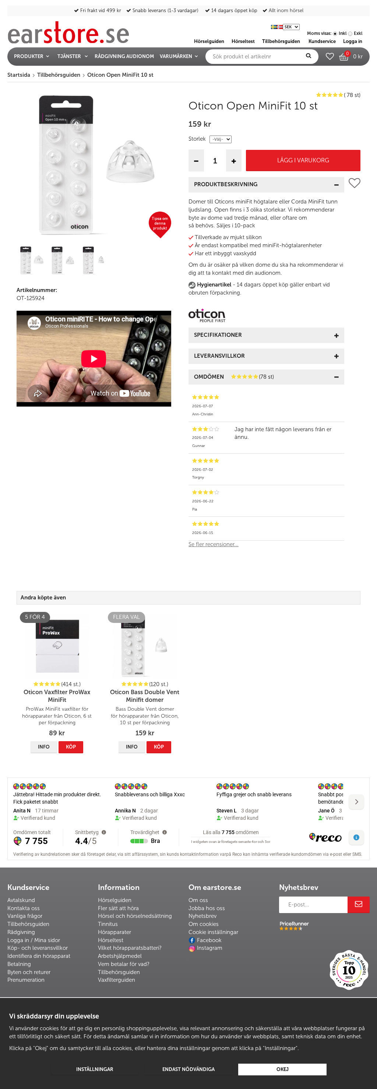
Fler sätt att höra (118, 908)
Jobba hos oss (206, 908)
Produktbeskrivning (225, 184)
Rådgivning (21, 932)
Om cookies (203, 924)
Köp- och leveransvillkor (37, 948)
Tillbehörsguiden (28, 924)
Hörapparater (114, 932)
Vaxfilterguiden (116, 980)
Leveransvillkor (219, 356)
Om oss (198, 900)
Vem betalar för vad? (123, 964)
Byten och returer (28, 972)
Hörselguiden (114, 900)
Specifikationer (218, 335)
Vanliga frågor (24, 916)
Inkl (342, 33)
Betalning (19, 964)
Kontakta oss (23, 908)
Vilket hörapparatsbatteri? (130, 948)
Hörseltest (110, 940)
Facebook (209, 940)
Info (44, 747)
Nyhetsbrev (202, 916)
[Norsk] (280, 26)
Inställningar (94, 1069)
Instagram (209, 948)
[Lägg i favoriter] (354, 365)
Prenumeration (26, 980)
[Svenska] (274, 26)
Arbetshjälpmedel (120, 956)
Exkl (358, 33)
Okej (282, 1069)
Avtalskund (21, 900)
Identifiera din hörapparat (38, 956)
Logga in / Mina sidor (33, 940)
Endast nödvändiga (188, 1069)
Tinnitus (108, 924)
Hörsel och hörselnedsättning (135, 916)
